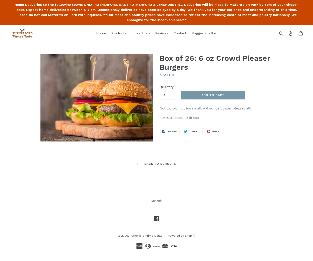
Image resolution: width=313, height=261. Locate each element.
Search (156, 201)
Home (101, 33)
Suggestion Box (204, 33)
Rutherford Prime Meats (145, 235)
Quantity (167, 87)
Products (118, 33)
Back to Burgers (159, 163)
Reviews (161, 33)
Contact (180, 33)
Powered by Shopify (181, 235)
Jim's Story (141, 33)
